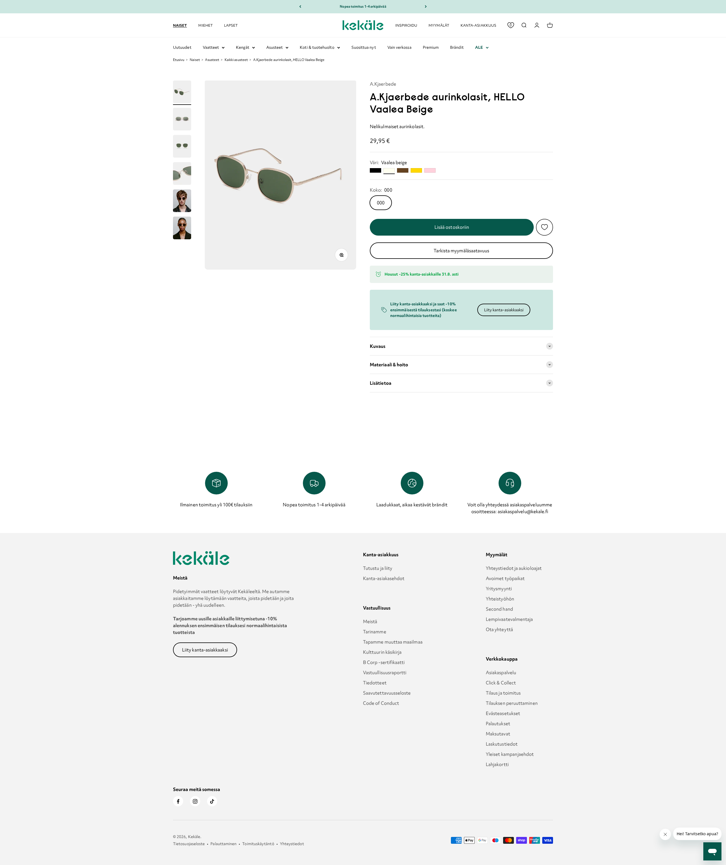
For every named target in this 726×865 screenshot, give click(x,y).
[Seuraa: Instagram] (195, 801)
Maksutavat (498, 734)
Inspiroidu (406, 25)
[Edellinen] (300, 6)
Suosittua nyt (363, 47)
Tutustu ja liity (377, 568)
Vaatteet (211, 47)
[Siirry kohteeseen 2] (182, 120)
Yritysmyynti (499, 588)
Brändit (457, 47)
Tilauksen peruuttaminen (512, 703)
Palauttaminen (223, 843)
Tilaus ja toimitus (503, 693)
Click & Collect (501, 683)
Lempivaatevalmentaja (509, 619)
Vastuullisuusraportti (385, 672)
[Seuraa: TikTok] (212, 801)
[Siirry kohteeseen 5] (182, 201)
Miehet (205, 25)
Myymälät (439, 25)
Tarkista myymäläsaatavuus (461, 250)
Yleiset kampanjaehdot (510, 754)
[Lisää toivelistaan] (544, 227)
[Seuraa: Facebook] (178, 801)
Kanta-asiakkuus (478, 25)
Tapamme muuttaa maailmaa (393, 642)
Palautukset (498, 723)
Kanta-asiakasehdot (383, 578)
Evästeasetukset (503, 713)
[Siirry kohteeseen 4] (182, 174)
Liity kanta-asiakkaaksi (504, 309)
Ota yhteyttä (499, 629)
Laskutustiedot (502, 744)
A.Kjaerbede (383, 84)
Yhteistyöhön (500, 599)
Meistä (370, 621)
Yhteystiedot (292, 843)
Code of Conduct (381, 703)
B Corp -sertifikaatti (384, 662)
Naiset (180, 25)
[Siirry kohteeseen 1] (182, 93)
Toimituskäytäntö (258, 843)
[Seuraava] (426, 6)
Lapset (231, 25)
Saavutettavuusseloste (387, 693)
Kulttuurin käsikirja (382, 652)
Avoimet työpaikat (505, 578)
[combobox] (524, 25)
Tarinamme (374, 632)
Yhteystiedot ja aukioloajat (514, 568)
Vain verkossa (399, 47)
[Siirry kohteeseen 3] (182, 147)
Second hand (499, 609)
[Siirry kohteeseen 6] (182, 229)
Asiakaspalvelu (501, 672)
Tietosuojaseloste (189, 843)
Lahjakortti (497, 764)
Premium (431, 47)
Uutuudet (182, 47)
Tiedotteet (375, 683)
